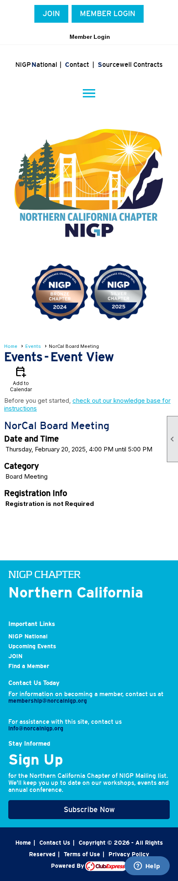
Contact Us (54, 842)
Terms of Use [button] (82, 854)
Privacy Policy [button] (128, 854)
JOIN (15, 656)
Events (33, 346)
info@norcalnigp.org (35, 728)
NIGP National (28, 636)
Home (10, 346)
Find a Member (28, 666)
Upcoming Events (32, 646)
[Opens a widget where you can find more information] (147, 866)
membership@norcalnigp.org (47, 700)
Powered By (68, 865)
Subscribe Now (89, 809)
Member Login (107, 13)
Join (51, 13)
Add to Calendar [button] (21, 378)
